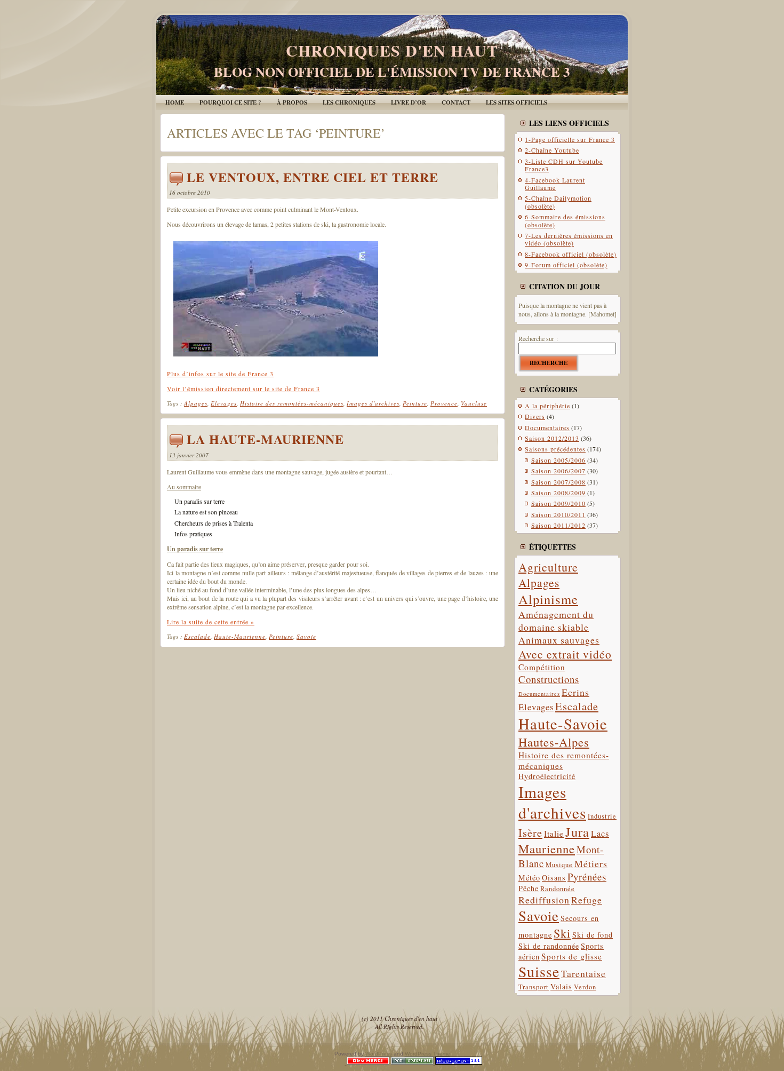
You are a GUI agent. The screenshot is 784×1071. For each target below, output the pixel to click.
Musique (559, 864)
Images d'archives (373, 403)
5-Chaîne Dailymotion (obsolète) (558, 202)
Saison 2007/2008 (558, 482)
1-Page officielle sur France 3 (570, 139)
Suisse (538, 971)
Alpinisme (548, 599)
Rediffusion (544, 899)
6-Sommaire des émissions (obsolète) (565, 220)
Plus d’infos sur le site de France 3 (220, 373)
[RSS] (173, 1020)
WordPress (378, 1054)
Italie (554, 833)
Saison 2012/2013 (552, 438)
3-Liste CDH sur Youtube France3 (564, 165)
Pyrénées (586, 876)
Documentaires (547, 427)
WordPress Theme (427, 1054)
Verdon (585, 986)
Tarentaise (583, 973)
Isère (530, 832)
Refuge (586, 899)
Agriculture (548, 567)
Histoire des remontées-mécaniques (291, 403)
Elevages (224, 403)
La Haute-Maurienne (265, 439)
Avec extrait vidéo (565, 654)
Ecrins (575, 692)
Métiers (590, 863)
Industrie (602, 816)
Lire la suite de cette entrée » (210, 621)
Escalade (197, 636)
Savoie (306, 636)
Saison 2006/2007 (558, 470)
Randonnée (557, 888)
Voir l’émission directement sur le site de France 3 (243, 388)
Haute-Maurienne (240, 636)
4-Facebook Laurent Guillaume (555, 184)
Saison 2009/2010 (558, 503)
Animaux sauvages (558, 639)
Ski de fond (592, 935)
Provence (444, 403)
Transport (533, 986)
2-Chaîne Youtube (552, 150)
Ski (562, 933)
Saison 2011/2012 (558, 525)
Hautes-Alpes (553, 742)
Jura (577, 831)
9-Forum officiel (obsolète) (566, 264)
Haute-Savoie (562, 723)
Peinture (415, 403)
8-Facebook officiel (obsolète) (571, 254)
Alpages (195, 403)
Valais (561, 986)
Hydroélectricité (546, 776)
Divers (535, 416)
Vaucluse (474, 403)
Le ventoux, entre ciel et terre (312, 177)
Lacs (600, 833)
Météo (529, 877)
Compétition (541, 667)
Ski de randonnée (548, 946)
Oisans (554, 877)
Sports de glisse (571, 956)
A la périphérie (547, 405)
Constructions (548, 679)
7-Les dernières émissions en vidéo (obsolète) (569, 239)
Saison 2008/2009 (558, 492)
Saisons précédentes (555, 449)
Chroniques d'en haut (392, 50)
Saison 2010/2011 (558, 514)
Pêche (528, 888)
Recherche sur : (538, 338)
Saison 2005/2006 (558, 460)
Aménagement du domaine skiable (556, 620)
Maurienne (546, 848)
